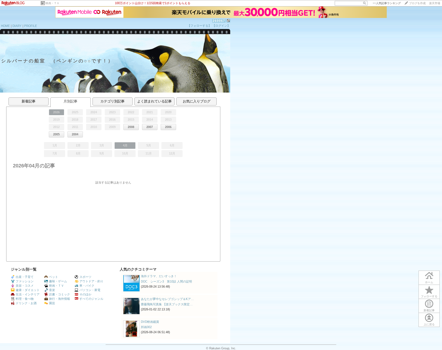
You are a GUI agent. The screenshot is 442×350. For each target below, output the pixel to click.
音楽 (52, 290)
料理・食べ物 (25, 298)
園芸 (52, 303)
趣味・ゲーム (58, 281)
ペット (53, 277)
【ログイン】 (221, 25)
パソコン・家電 (89, 290)
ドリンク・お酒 (26, 303)
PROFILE (30, 26)
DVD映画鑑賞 (150, 322)
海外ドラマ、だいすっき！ (159, 276)
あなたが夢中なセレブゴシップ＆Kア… (167, 299)
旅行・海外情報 (59, 298)
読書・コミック (59, 294)
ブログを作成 (417, 3)
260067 (219, 21)
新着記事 (429, 310)
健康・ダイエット (28, 290)
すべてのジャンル (91, 298)
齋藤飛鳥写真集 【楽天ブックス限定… (167, 304)
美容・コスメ (25, 285)
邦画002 (146, 327)
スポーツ (85, 277)
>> (387, 3)
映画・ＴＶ (52, 3)
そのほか (85, 294)
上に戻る (429, 324)
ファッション (25, 281)
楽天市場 (434, 3)
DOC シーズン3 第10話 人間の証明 (166, 281)
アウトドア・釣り (91, 281)
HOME (5, 26)
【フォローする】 (199, 25)
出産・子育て (25, 277)
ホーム (429, 282)
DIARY (17, 26)
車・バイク (86, 285)
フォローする (429, 296)
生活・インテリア (28, 294)
